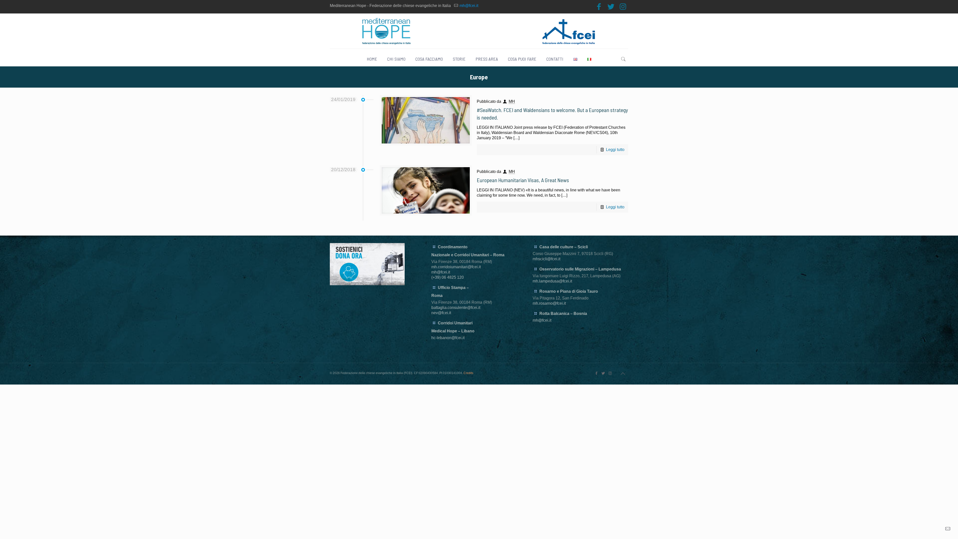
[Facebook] (599, 6)
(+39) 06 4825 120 (447, 277)
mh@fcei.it (469, 5)
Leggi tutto (615, 149)
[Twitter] (611, 6)
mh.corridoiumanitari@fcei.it (456, 267)
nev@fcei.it (441, 313)
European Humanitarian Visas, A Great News (523, 180)
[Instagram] (623, 6)
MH (512, 101)
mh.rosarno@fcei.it (549, 303)
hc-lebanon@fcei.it (448, 338)
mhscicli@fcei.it (546, 259)
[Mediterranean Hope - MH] (479, 31)
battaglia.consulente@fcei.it (455, 307)
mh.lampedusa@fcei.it (552, 281)
